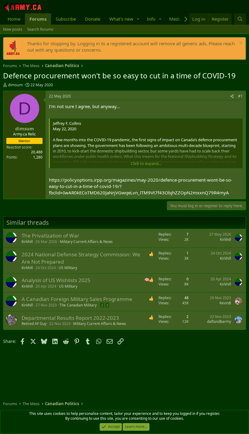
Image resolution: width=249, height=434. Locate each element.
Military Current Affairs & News (86, 241)
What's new (121, 19)
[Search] (240, 19)
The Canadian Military (78, 305)
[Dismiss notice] (240, 43)
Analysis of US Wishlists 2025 (56, 280)
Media (175, 19)
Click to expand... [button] (146, 163)
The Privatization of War (50, 235)
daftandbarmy (219, 321)
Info (151, 19)
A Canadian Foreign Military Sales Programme (77, 299)
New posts (12, 29)
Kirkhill (27, 241)
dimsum (15, 84)
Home (14, 19)
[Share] (232, 96)
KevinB (225, 303)
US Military (68, 267)
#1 (240, 96)
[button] (138, 19)
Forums (37, 19)
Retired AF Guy (34, 323)
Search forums (40, 29)
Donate (92, 19)
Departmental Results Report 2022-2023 (70, 317)
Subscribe (66, 19)
